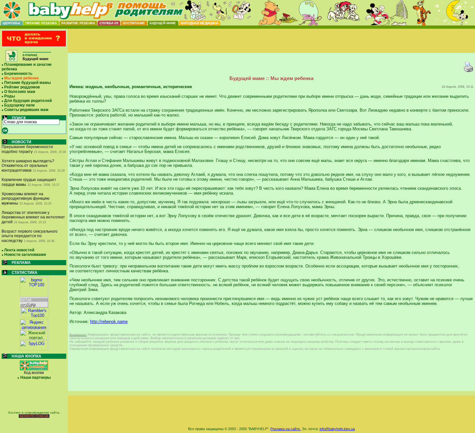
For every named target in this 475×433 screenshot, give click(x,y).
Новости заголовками (25, 254)
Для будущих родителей (28, 100)
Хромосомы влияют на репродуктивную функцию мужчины (25, 199)
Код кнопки (34, 372)
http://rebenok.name (109, 321)
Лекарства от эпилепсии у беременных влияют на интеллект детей (33, 217)
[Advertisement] (271, 46)
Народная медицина (199, 23)
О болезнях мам (19, 91)
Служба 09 (109, 23)
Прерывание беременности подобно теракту (27, 149)
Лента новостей (19, 250)
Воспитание (134, 23)
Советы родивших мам (26, 109)
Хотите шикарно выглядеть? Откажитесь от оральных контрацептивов (28, 166)
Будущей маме (163, 23)
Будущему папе (19, 105)
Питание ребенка (41, 23)
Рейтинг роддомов (22, 87)
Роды (9, 96)
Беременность (18, 73)
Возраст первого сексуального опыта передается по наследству (30, 236)
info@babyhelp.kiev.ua (337, 429)
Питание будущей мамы (27, 82)
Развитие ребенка (78, 23)
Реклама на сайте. (285, 429)
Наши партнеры (35, 377)
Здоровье (11, 23)
